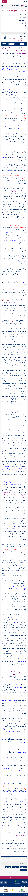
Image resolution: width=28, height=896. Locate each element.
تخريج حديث (23, 869)
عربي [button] (24, 1)
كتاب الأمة (21, 17)
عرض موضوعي (20, 26)
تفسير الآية (23, 867)
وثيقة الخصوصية (24, 877)
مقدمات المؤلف (14, 33)
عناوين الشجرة (8, 867)
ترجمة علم (16, 867)
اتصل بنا (10, 877)
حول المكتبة (21, 20)
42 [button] (12, 44)
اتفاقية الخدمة (16, 877)
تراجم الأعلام (21, 28)
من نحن (5, 877)
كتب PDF (22, 14)
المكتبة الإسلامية (15, 10)
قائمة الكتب (21, 23)
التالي (4, 858)
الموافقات (19, 33)
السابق (7, 858)
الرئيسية (24, 33)
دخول (4, 1)
